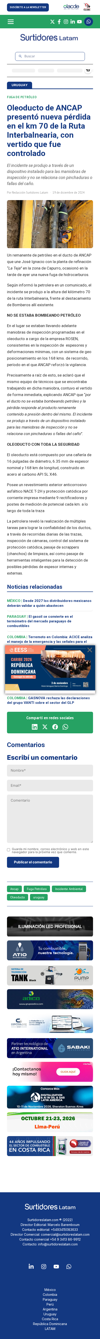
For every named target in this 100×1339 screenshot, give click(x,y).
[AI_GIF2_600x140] (50, 959)
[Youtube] (56, 1266)
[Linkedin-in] (31, 1266)
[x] (45, 727)
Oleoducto (17, 897)
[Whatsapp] (68, 1266)
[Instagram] (65, 21)
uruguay (38, 897)
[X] (52, 21)
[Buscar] (20, 56)
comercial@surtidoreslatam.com (65, 1234)
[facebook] (55, 727)
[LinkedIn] (72, 21)
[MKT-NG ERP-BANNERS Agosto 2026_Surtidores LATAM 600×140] (50, 1031)
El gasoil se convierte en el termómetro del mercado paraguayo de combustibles (40, 621)
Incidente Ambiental (69, 889)
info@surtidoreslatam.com (58, 1244)
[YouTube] (79, 21)
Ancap (14, 889)
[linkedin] (34, 727)
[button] (28, 7)
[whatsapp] (65, 727)
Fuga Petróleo (37, 889)
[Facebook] (59, 21)
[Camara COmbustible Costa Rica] (50, 1154)
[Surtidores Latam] (50, 39)
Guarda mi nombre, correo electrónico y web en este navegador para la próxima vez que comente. (50, 851)
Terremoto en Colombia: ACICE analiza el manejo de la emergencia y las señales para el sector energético (49, 642)
